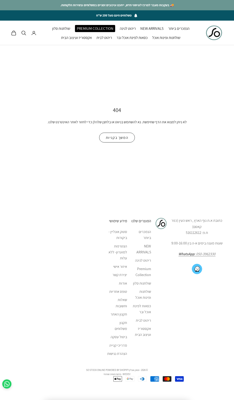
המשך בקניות (117, 137)
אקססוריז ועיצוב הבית (76, 37)
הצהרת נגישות (117, 353)
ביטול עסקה (119, 336)
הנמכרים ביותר (178, 28)
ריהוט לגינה (128, 28)
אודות (123, 283)
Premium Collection (95, 28)
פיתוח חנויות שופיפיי (112, 374)
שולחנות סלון (61, 28)
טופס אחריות (118, 291)
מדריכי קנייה (118, 345)
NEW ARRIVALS (152, 28)
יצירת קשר (119, 274)
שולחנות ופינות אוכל (166, 37)
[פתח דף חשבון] (34, 33)
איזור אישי (120, 266)
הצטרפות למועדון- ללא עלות (118, 252)
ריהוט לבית (104, 37)
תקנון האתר (119, 314)
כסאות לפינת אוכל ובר (132, 37)
